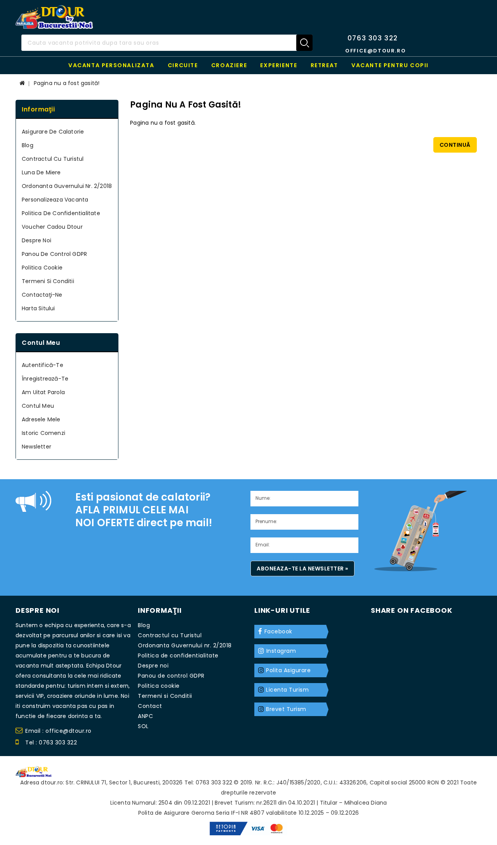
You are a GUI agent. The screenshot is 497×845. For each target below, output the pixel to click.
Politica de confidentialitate (61, 213)
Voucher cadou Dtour (52, 227)
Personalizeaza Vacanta (55, 199)
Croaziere (229, 65)
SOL (143, 726)
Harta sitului (38, 308)
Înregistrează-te (45, 379)
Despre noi (36, 240)
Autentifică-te (42, 365)
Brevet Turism (286, 709)
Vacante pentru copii (390, 65)
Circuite (183, 65)
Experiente (278, 65)
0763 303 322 (373, 38)
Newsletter (36, 446)
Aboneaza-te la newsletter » (302, 568)
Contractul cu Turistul (52, 159)
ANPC (145, 716)
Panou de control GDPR (54, 254)
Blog (27, 145)
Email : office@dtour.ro (58, 731)
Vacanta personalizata (111, 65)
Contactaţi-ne (42, 295)
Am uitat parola (43, 392)
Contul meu (38, 406)
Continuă (455, 145)
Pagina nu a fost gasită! (67, 83)
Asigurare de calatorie (53, 132)
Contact (150, 706)
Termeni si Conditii (48, 281)
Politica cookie (42, 267)
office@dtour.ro (375, 50)
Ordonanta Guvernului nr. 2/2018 (67, 186)
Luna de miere (41, 172)
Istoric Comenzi (43, 433)
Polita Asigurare (288, 670)
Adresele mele (41, 419)
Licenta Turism (287, 690)
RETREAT (324, 65)
